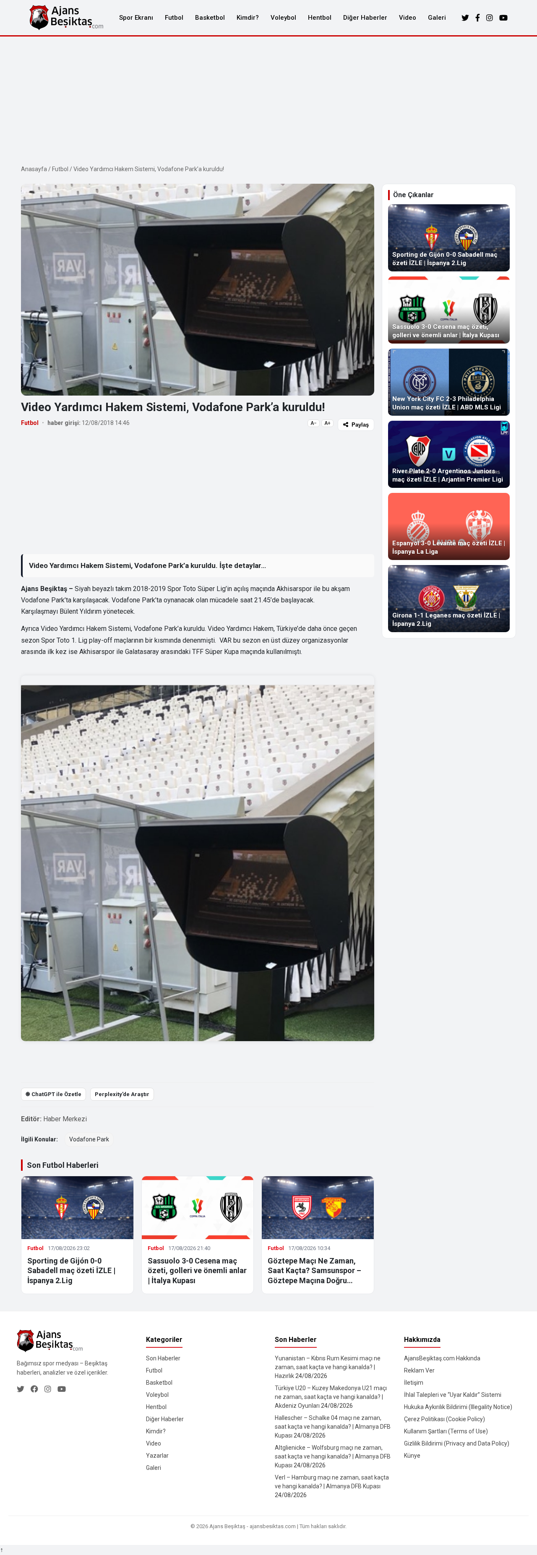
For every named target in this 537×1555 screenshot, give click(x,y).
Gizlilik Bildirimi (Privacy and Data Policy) (456, 1443)
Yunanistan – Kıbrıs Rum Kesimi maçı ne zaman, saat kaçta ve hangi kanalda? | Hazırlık (328, 1367)
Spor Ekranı (136, 17)
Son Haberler (163, 1358)
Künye (412, 1455)
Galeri (437, 17)
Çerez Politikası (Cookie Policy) (444, 1419)
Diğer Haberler (365, 17)
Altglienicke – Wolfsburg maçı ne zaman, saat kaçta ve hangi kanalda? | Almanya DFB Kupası (333, 1456)
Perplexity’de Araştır (122, 1094)
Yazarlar (157, 1455)
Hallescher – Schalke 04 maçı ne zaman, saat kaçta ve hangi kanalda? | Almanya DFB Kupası (333, 1426)
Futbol (174, 17)
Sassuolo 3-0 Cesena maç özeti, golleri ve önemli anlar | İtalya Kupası (197, 1270)
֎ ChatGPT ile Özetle (53, 1094)
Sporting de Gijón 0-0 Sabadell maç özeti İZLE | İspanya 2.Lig (71, 1270)
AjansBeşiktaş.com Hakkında (442, 1358)
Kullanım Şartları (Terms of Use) (446, 1431)
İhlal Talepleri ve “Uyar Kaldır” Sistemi (452, 1394)
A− (313, 423)
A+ (327, 423)
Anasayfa (34, 169)
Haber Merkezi (65, 1119)
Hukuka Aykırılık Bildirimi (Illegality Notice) (458, 1407)
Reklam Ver (419, 1370)
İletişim (413, 1382)
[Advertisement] (268, 99)
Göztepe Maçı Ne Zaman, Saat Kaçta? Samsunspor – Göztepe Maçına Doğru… (314, 1270)
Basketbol (210, 17)
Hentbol (319, 17)
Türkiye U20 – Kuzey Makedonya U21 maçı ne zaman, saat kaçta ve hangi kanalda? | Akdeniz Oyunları (331, 1397)
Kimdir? (248, 17)
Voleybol (283, 17)
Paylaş (360, 425)
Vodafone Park (89, 1139)
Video (407, 17)
